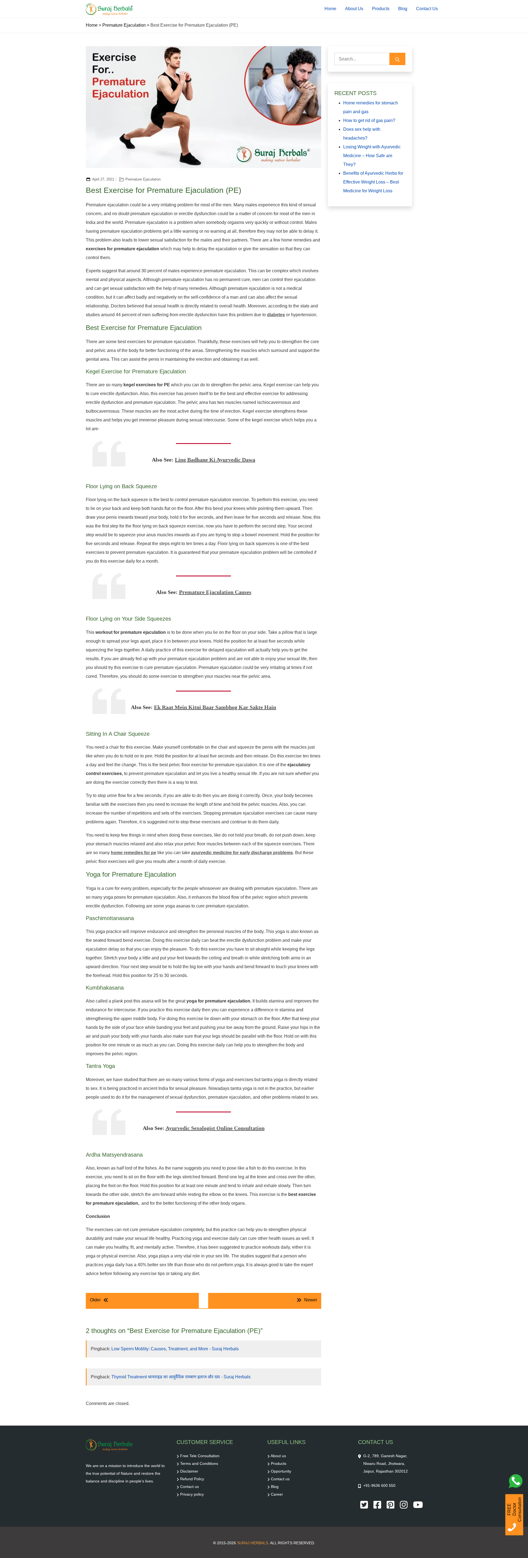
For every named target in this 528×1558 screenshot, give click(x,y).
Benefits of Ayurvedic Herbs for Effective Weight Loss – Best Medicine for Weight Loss (373, 182)
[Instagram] (404, 1504)
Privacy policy (192, 1494)
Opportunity (281, 1471)
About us (278, 1456)
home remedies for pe (133, 852)
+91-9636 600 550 (379, 1485)
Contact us (189, 1486)
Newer (310, 1300)
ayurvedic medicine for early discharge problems (242, 852)
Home (330, 8)
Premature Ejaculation (124, 25)
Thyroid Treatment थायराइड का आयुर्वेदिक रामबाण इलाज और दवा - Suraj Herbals (181, 1376)
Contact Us (427, 8)
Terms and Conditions (199, 1463)
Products (380, 8)
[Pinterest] (391, 1504)
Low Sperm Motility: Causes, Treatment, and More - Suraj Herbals (175, 1348)
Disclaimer (189, 1471)
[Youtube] (418, 1504)
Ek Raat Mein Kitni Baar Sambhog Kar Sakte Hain (215, 707)
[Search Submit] (397, 59)
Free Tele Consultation (199, 1456)
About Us (354, 8)
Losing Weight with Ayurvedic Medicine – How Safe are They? (372, 156)
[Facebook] (377, 1504)
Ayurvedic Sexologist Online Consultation (215, 1128)
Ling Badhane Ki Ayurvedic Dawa (215, 460)
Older (95, 1300)
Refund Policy (192, 1479)
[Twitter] (364, 1504)
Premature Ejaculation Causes (215, 592)
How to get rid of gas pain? (369, 120)
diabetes (276, 314)
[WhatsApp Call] (517, 1482)
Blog (402, 8)
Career (277, 1494)
